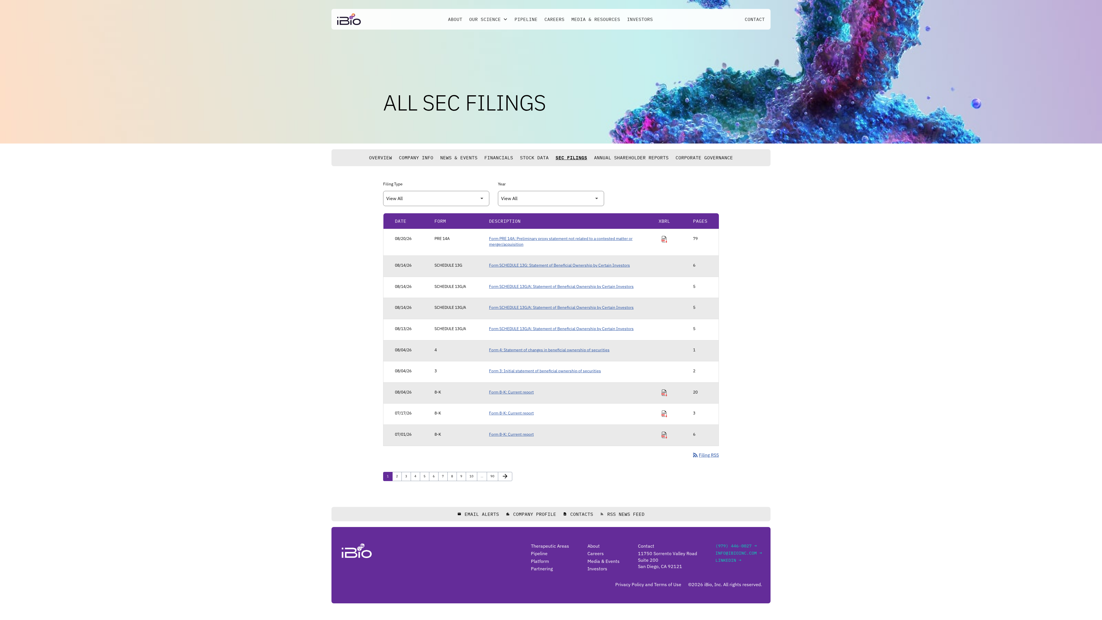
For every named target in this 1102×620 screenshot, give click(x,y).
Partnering (542, 568)
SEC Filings (571, 157)
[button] (488, 19)
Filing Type (393, 184)
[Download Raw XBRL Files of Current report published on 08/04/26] (664, 393)
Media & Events (603, 561)
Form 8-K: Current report (511, 392)
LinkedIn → (728, 560)
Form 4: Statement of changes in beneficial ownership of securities (549, 349)
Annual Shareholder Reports (631, 157)
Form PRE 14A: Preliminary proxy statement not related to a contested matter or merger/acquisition (561, 241)
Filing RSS (705, 455)
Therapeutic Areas (550, 546)
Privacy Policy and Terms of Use (648, 584)
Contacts (578, 514)
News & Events (459, 157)
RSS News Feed (622, 514)
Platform (540, 561)
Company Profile (531, 514)
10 (472, 476)
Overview (380, 157)
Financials (498, 157)
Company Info (416, 157)
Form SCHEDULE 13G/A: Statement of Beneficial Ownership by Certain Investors (561, 286)
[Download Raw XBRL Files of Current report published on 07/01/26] (664, 435)
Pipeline (526, 19)
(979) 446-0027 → (736, 546)
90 (493, 476)
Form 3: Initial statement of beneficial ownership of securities (545, 370)
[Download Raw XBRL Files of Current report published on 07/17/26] (664, 413)
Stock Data (534, 157)
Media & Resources (595, 19)
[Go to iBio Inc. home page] (349, 19)
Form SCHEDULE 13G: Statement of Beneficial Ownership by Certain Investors (559, 265)
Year (502, 184)
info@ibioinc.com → (738, 553)
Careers (554, 19)
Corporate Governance (704, 157)
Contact (755, 19)
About (455, 19)
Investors (640, 19)
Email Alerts (478, 514)
